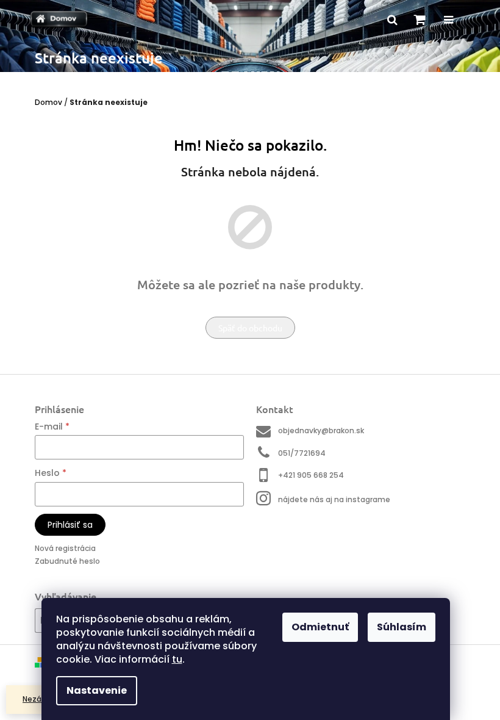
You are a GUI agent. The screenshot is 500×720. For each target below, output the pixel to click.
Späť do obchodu (250, 327)
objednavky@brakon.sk (321, 430)
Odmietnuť (320, 627)
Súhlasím (401, 627)
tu (177, 659)
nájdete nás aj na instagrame (334, 499)
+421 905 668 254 (311, 475)
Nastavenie (96, 690)
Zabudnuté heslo (67, 561)
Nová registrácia (65, 548)
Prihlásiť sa (70, 525)
